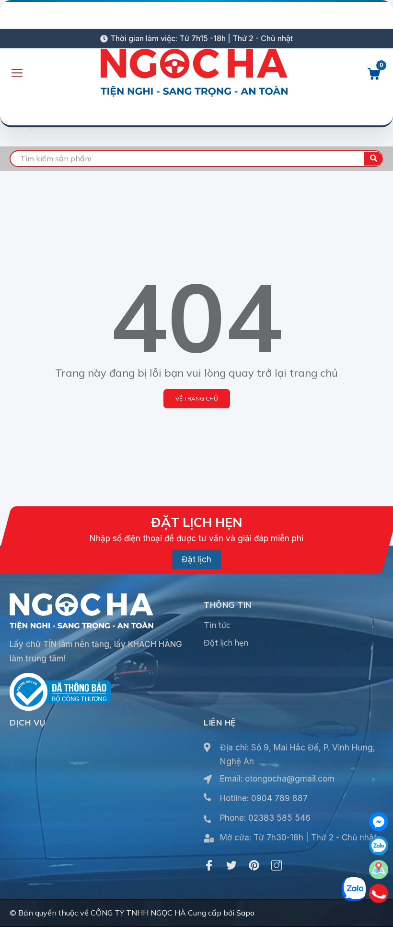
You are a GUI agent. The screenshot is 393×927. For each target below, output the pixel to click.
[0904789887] (379, 893)
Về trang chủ (196, 398)
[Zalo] (378, 845)
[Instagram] (276, 865)
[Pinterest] (254, 865)
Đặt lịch (196, 559)
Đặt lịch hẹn (226, 642)
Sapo (245, 912)
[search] (373, 158)
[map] (378, 869)
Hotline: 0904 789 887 (264, 798)
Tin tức (217, 625)
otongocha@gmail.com (290, 778)
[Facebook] (209, 865)
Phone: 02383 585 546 (265, 818)
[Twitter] (231, 865)
